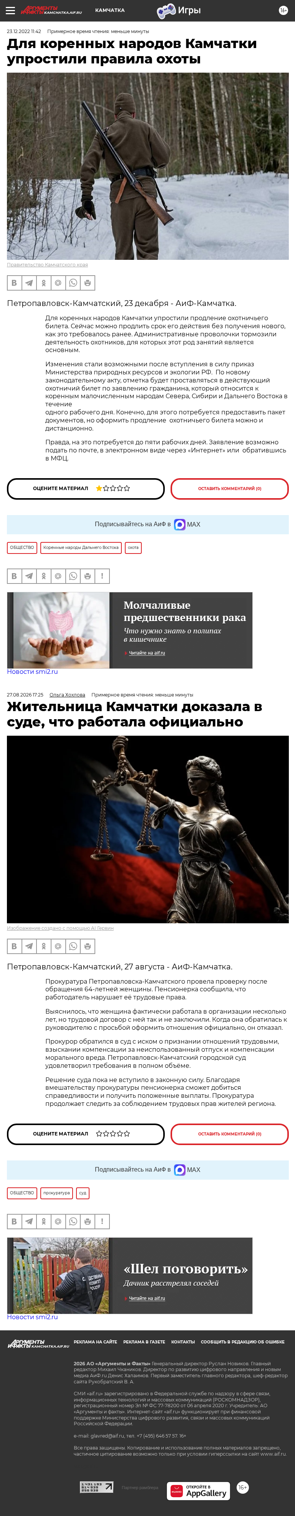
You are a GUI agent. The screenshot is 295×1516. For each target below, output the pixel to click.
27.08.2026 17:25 (25, 695)
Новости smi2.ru (32, 671)
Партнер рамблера (140, 1487)
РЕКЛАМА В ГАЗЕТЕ (144, 1342)
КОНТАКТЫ (183, 1342)
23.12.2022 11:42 (24, 31)
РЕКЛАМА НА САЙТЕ (95, 1342)
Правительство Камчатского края (47, 265)
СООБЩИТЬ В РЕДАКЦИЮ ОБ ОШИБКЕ (243, 1342)
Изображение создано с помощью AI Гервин (60, 928)
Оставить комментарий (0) (230, 488)
